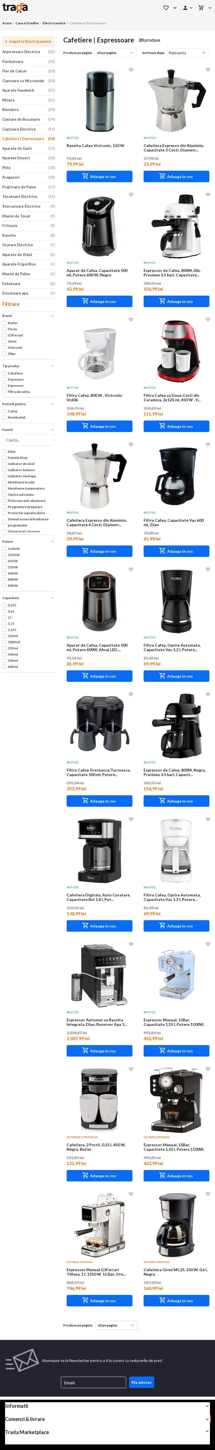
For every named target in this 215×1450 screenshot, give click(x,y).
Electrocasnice (54, 23)
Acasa (6, 23)
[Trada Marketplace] (75, 8)
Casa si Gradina (27, 23)
